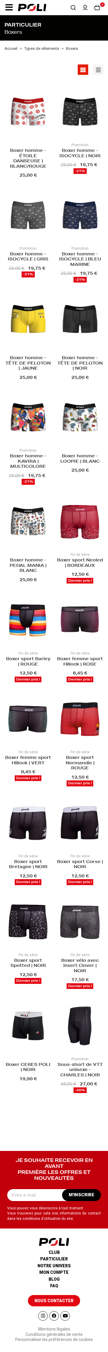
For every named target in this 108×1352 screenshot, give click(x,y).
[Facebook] (54, 1316)
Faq (54, 1285)
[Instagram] (43, 1316)
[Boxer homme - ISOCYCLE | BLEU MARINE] (80, 216)
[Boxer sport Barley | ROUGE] (28, 620)
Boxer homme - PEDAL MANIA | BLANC (28, 565)
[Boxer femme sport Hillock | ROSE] (80, 620)
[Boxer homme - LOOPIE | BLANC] (80, 418)
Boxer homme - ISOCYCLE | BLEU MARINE (80, 259)
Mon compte (54, 1272)
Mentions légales (54, 1329)
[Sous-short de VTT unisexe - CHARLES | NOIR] (80, 1026)
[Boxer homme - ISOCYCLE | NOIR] (80, 112)
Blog (54, 1279)
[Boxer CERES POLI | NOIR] (28, 1026)
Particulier (54, 1259)
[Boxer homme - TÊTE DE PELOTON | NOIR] (80, 319)
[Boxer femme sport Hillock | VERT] (28, 719)
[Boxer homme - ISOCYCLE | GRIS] (28, 216)
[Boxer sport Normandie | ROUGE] (80, 719)
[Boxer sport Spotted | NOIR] (28, 922)
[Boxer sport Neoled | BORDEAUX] (80, 522)
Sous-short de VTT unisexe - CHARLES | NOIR (80, 1070)
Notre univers (54, 1265)
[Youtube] (65, 1316)
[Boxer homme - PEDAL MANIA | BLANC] (28, 522)
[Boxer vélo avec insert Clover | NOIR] (80, 922)
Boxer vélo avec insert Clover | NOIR (80, 966)
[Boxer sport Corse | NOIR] (80, 823)
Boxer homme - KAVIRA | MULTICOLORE (28, 461)
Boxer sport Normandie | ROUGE (80, 763)
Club (54, 1252)
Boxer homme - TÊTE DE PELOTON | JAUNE (28, 363)
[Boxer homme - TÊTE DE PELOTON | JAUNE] (28, 319)
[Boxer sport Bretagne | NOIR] (28, 823)
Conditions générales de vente (54, 1334)
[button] (9, 7)
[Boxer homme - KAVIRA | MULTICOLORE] (28, 418)
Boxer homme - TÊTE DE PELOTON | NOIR (80, 363)
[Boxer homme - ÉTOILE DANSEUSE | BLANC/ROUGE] (28, 112)
